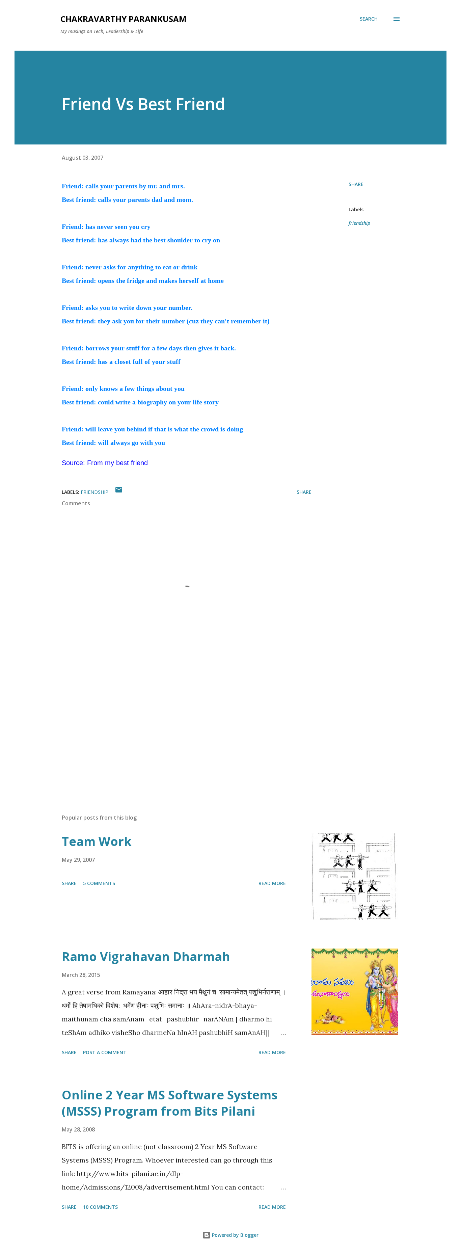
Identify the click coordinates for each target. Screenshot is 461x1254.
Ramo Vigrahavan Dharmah (146, 956)
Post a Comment (105, 1052)
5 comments (99, 883)
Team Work (97, 841)
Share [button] (356, 184)
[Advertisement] (176, 730)
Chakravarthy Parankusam (123, 18)
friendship (359, 223)
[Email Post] (119, 492)
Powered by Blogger (235, 1235)
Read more (272, 883)
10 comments (100, 1207)
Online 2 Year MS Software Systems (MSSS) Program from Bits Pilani (169, 1103)
